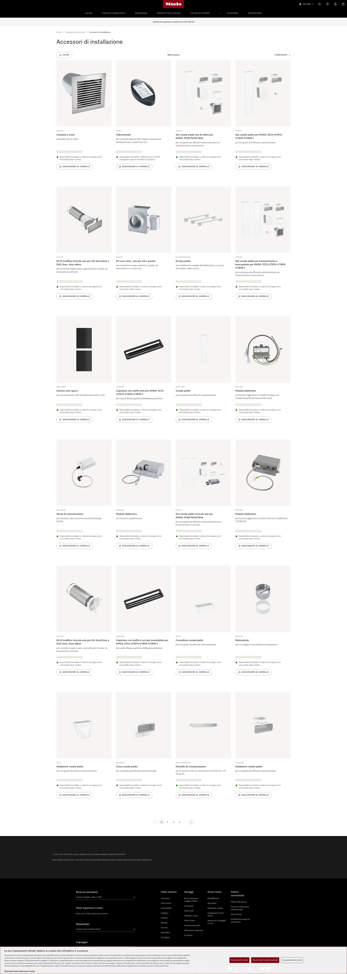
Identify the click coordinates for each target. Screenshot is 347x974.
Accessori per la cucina (75, 32)
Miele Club (188, 911)
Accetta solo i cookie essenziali (265, 960)
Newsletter (82, 924)
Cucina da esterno (200, 13)
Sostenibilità (166, 908)
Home (59, 32)
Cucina (88, 13)
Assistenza (232, 13)
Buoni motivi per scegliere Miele (191, 899)
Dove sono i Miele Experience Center (92, 914)
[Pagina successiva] (191, 822)
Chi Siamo (165, 898)
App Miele (212, 903)
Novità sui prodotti (192, 926)
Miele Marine (236, 914)
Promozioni (189, 906)
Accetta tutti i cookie (239, 960)
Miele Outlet (189, 921)
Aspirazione (141, 13)
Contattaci (165, 937)
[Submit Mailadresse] (134, 930)
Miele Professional (239, 902)
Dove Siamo (166, 903)
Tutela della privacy (21, 971)
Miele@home (213, 898)
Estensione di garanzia (193, 930)
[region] (173, 960)
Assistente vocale (215, 908)
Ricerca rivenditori (87, 892)
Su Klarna (188, 935)
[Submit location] (134, 898)
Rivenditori (165, 933)
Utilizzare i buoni (191, 916)
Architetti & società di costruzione (240, 920)
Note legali (8, 971)
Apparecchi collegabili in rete (217, 922)
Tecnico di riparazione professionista (240, 908)
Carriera (164, 918)
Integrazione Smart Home (216, 914)
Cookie (32, 971)
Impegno (164, 913)
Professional (255, 13)
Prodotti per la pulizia (169, 13)
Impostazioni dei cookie (292, 960)
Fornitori (164, 928)
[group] (84, 119)
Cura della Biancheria (113, 13)
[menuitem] (90, 13)
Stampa (164, 923)
